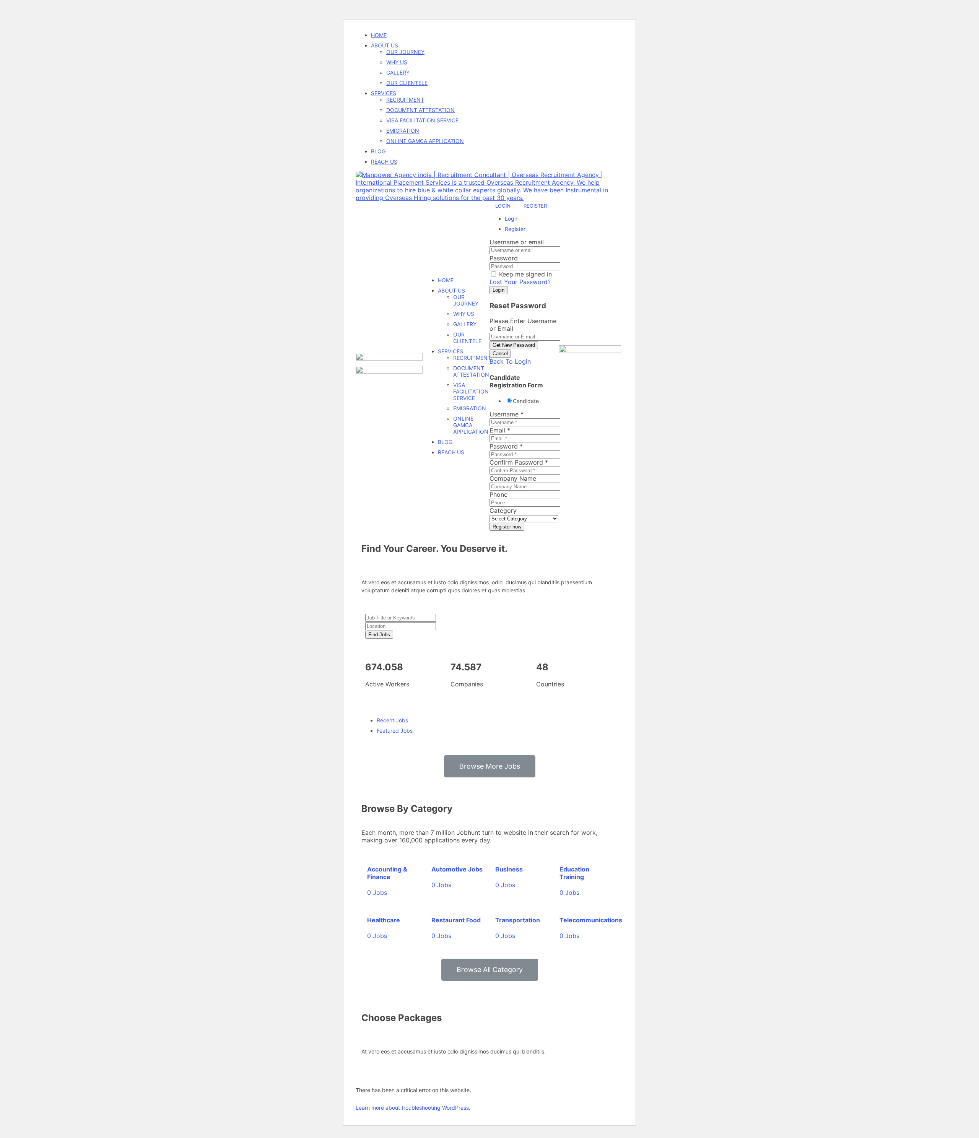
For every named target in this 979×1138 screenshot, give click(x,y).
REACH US (384, 161)
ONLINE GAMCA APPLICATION (425, 141)
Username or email (517, 242)
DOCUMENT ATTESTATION (420, 110)
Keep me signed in (524, 274)
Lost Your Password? (520, 282)
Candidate (526, 401)
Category (503, 510)
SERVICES (383, 93)
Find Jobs (379, 634)
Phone (498, 494)
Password (504, 258)
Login (503, 206)
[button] (489, 766)
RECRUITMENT (405, 99)
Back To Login (510, 361)
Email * (500, 430)
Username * (507, 414)
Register (535, 206)
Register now (507, 527)
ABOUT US (384, 45)
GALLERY (398, 72)
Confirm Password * (519, 462)
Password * (506, 446)
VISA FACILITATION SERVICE (422, 120)
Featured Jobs (395, 730)
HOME (379, 35)
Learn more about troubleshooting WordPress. (413, 1107)
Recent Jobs (392, 720)
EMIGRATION (402, 130)
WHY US (396, 62)
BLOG (378, 151)
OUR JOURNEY (405, 52)
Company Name (513, 478)
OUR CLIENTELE (407, 83)
